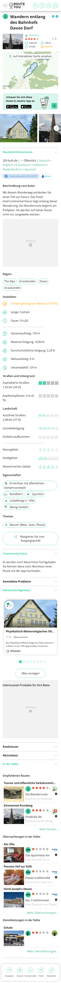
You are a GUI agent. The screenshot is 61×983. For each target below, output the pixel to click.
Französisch (23, 165)
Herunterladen (30, 976)
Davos (44, 281)
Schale (8, 928)
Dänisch (44, 160)
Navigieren (9, 976)
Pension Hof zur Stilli (18, 866)
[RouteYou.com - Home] (17, 5)
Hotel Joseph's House (18, 889)
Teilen (41, 976)
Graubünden (27, 281)
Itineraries (34, 35)
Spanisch (30, 169)
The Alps (9, 281)
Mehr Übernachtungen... (42, 913)
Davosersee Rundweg (18, 805)
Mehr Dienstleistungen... (42, 951)
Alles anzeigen (31, 673)
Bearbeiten (51, 976)
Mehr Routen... (48, 829)
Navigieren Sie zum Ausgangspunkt (32, 538)
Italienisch (39, 165)
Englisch (8, 165)
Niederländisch (12, 169)
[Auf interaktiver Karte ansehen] (30, 87)
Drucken (20, 976)
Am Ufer (9, 844)
